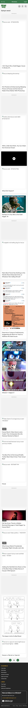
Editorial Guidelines (6, 688)
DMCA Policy (25, 705)
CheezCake (3, 678)
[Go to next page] (18, 660)
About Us (3, 686)
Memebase (14, 1)
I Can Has (3, 668)
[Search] (4, 2)
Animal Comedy (5, 674)
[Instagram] (19, 6)
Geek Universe (4, 676)
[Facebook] (22, 6)
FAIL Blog (3, 670)
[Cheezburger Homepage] (14, 701)
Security (20, 705)
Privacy (17, 705)
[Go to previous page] (10, 660)
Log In (25, 1)
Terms (14, 705)
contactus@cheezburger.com (9, 697)
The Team (3, 684)
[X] (25, 6)
